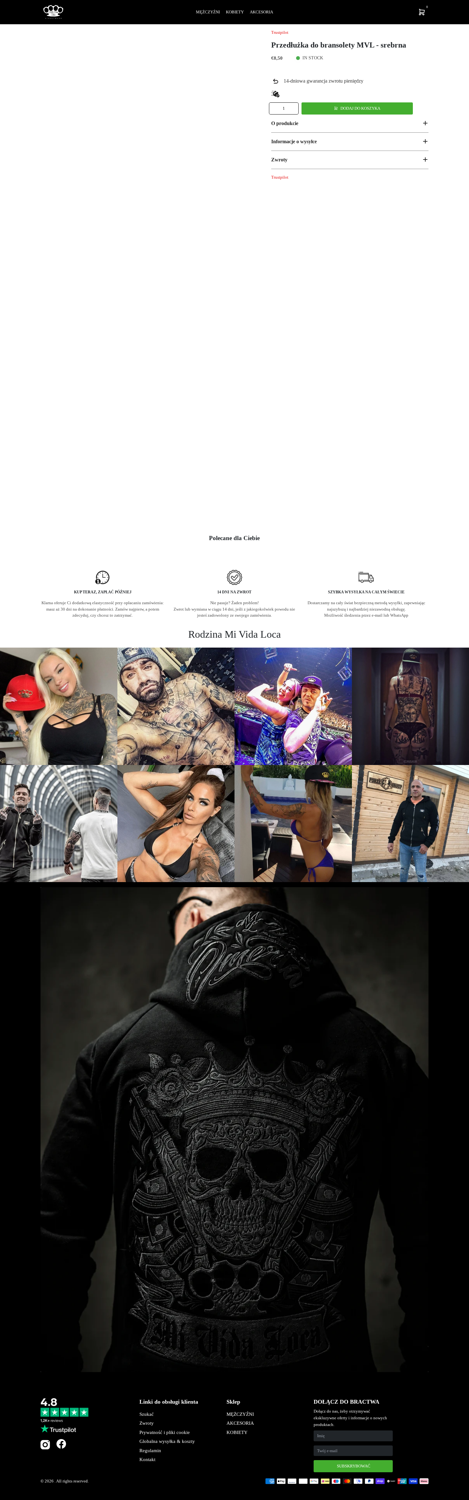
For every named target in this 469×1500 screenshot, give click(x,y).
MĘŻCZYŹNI (240, 1414)
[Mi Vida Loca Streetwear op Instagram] (45, 1448)
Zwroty (146, 1423)
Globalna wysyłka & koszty (167, 1441)
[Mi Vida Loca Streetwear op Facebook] (61, 1443)
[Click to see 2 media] (95, 508)
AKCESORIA (240, 1423)
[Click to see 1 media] (58, 508)
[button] (349, 123)
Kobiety (235, 12)
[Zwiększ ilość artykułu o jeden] (293, 108)
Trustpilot (279, 32)
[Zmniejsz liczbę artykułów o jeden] (274, 108)
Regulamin (150, 1450)
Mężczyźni (208, 12)
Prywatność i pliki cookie (164, 1432)
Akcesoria (261, 12)
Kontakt (147, 1459)
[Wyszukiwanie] (380, 12)
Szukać (146, 1414)
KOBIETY (237, 1432)
